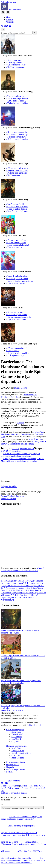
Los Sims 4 (16, 739)
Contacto (10, 22)
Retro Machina (17, 758)
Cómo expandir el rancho (17, 278)
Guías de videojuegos (15, 729)
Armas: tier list (12, 350)
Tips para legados (14, 247)
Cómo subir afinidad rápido (18, 134)
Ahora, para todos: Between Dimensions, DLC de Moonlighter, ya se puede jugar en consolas (22, 459)
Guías (8, 17)
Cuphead (15, 741)
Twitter (4, 496)
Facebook (11, 496)
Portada (9, 772)
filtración (20, 423)
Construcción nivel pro (16, 240)
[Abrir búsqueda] (3, 12)
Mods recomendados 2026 (17, 245)
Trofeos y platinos (14, 62)
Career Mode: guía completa (18, 317)
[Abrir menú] (8, 12)
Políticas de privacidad (15, 769)
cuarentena (16, 451)
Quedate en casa (27, 448)
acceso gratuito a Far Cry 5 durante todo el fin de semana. (23, 442)
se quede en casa (35, 439)
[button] (2, 804)
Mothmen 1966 (17, 751)
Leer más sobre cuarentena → (20, 863)
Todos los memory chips (17, 103)
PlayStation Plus (7, 434)
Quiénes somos (12, 765)
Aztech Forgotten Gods (21, 753)
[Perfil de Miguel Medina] (12, 477)
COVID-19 (6, 451)
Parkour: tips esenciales (16, 173)
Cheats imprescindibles (16, 242)
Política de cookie (34, 725)
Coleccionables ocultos (16, 65)
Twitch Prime (38, 432)
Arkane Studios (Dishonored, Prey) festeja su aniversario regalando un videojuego (20, 454)
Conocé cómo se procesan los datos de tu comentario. (22, 569)
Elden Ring (16, 732)
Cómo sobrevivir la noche (17, 168)
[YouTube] (10, 26)
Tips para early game (15, 283)
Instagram (20, 496)
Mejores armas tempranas (17, 170)
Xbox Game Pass (23, 434)
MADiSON (16, 748)
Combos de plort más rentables (19, 281)
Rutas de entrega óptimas (17, 98)
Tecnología (33, 786)
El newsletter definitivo (15, 762)
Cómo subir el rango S (16, 101)
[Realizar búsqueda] (35, 32)
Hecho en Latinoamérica (16, 746)
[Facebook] (7, 26)
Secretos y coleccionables (17, 353)
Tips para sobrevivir (15, 96)
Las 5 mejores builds (15, 204)
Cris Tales (15, 755)
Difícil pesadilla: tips (15, 355)
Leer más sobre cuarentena (12, 710)
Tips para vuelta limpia (16, 319)
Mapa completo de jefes (16, 209)
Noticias (15, 448)
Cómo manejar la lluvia (16, 314)
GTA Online (16, 737)
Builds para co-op (14, 175)
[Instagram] (5, 26)
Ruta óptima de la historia (17, 211)
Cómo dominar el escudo (17, 348)
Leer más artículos (8, 498)
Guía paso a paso (14, 60)
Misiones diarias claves (16, 137)
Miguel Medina (9, 486)
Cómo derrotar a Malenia (17, 206)
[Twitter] (2, 26)
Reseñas (9, 19)
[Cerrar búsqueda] (3, 29)
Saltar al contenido (8, 2)
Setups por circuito (14, 312)
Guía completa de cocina (17, 139)
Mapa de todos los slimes (17, 276)
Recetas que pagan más (16, 132)
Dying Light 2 (17, 734)
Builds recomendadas (15, 67)
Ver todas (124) (7, 600)
